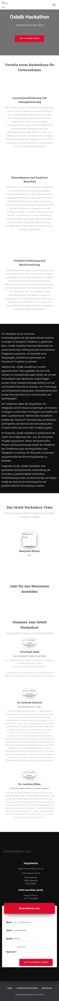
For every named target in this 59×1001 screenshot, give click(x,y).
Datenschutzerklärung (27, 988)
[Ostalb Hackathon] (6, 4)
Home (9, 988)
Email (9, 930)
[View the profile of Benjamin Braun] (29, 559)
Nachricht (11, 952)
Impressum (47, 988)
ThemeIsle (39, 995)
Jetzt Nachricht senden (36, 962)
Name (9, 922)
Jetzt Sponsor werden (29, 38)
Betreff (9, 939)
